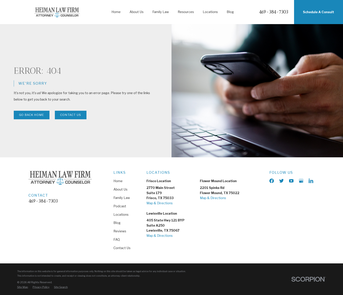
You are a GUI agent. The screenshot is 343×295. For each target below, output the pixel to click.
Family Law (121, 198)
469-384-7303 (273, 12)
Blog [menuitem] (230, 12)
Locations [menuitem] (210, 12)
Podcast (119, 206)
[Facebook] (271, 181)
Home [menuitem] (116, 12)
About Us (120, 189)
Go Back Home (31, 115)
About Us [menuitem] (136, 12)
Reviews (119, 231)
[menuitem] (22, 287)
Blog (117, 223)
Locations (120, 214)
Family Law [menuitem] (160, 12)
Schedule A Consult (318, 12)
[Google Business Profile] (301, 181)
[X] (281, 181)
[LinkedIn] (311, 181)
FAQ (116, 239)
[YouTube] (291, 181)
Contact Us (70, 115)
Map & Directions (159, 203)
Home (118, 181)
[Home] (57, 12)
